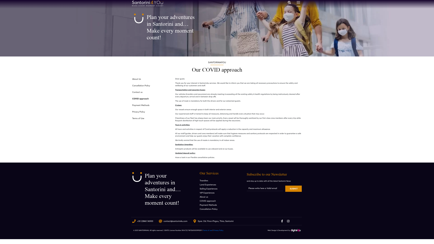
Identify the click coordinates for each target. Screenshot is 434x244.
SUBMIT (294, 188)
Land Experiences (208, 184)
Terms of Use (138, 118)
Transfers (204, 180)
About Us (136, 79)
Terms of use (207, 230)
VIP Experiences (207, 192)
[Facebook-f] (282, 221)
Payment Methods (140, 105)
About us (204, 197)
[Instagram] (288, 221)
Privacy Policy (138, 111)
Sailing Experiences (208, 188)
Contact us (137, 92)
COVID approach (140, 98)
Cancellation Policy (141, 85)
